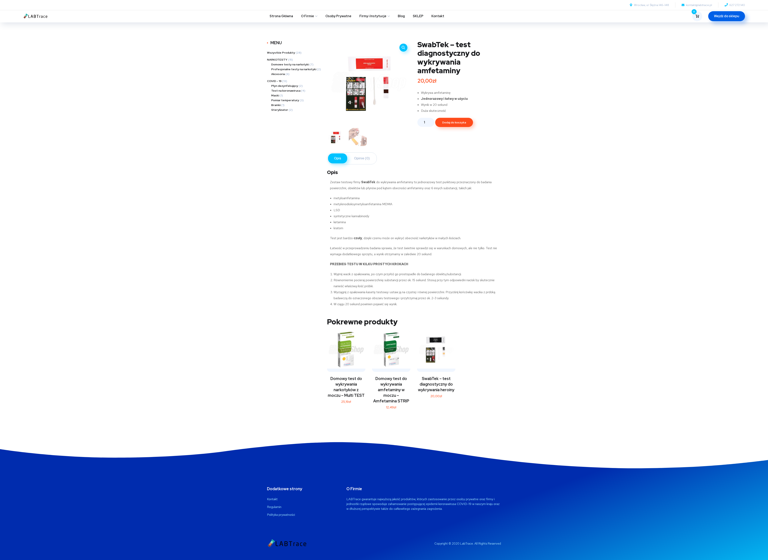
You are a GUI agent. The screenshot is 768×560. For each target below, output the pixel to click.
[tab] (337, 158)
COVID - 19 (274, 81)
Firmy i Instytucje (372, 16)
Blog (401, 16)
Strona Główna (281, 16)
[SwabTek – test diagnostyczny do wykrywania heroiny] (436, 349)
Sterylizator (279, 110)
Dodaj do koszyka (454, 122)
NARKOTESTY (277, 59)
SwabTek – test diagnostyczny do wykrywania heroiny (436, 384)
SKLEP (418, 16)
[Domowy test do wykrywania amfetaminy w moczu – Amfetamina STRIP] (391, 349)
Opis (337, 158)
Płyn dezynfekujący (284, 86)
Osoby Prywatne (338, 16)
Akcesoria (278, 74)
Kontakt (437, 16)
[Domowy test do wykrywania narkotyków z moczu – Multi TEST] (346, 349)
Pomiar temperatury (285, 100)
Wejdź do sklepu (726, 16)
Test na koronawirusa (285, 90)
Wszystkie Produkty (281, 52)
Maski (275, 95)
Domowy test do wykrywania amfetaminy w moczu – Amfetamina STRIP (391, 390)
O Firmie (307, 16)
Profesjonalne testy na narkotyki (293, 69)
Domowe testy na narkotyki (290, 64)
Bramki (276, 105)
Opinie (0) (362, 158)
